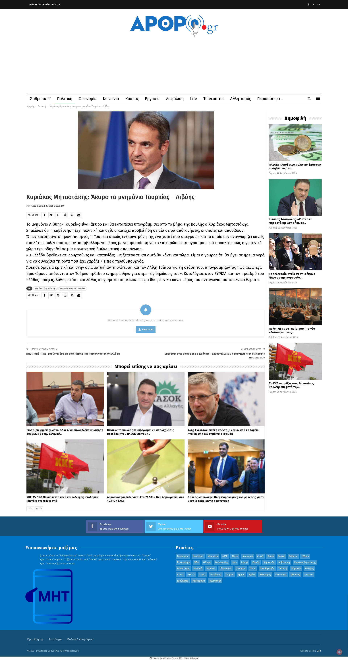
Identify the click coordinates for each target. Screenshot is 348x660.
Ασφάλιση (175, 98)
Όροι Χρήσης (35, 639)
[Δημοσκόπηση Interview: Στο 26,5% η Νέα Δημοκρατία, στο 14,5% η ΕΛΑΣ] (146, 466)
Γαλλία (281, 556)
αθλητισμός (265, 574)
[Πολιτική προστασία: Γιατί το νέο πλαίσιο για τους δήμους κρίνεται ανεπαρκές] (295, 306)
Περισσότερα (268, 98)
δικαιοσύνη (280, 574)
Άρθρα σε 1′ (40, 98)
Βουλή (271, 556)
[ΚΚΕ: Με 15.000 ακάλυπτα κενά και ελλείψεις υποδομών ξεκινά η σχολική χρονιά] (65, 466)
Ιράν (235, 562)
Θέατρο (207, 562)
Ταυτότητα (55, 639)
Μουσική (198, 568)
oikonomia (213, 556)
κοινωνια (308, 574)
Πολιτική (64, 98)
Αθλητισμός (240, 98)
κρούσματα (182, 581)
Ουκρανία (240, 568)
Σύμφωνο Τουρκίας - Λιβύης (72, 288)
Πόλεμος (309, 568)
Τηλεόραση (215, 574)
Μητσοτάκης (183, 568)
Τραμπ (241, 574)
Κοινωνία (111, 98)
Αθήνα (235, 556)
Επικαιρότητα (183, 562)
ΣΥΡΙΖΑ (191, 574)
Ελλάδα (305, 556)
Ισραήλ (244, 562)
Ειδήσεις (293, 556)
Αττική (260, 556)
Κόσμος (132, 98)
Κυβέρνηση (284, 562)
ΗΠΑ (196, 562)
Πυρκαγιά (296, 568)
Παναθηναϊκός (267, 568)
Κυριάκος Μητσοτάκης (45, 288)
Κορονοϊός (269, 562)
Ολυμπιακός (225, 568)
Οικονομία (88, 98)
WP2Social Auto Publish (160, 658)
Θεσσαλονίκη (221, 562)
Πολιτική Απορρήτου (80, 639)
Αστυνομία (248, 556)
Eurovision (198, 556)
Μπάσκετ (211, 568)
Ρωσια (180, 574)
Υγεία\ (252, 574)
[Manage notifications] (339, 652)
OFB (319, 651)
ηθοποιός (295, 574)
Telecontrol (213, 98)
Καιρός (255, 562)
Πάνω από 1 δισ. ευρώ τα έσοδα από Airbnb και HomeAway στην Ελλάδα (73, 353)
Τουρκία (229, 574)
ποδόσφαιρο (199, 581)
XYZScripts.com (191, 658)
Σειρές (202, 574)
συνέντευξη (215, 581)
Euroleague (182, 556)
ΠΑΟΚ (253, 568)
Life (193, 98)
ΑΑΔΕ (224, 556)
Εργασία (152, 98)
